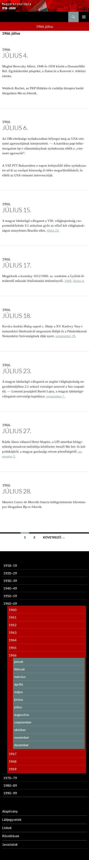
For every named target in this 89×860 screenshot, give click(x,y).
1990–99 (10, 793)
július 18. (16, 315)
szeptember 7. (55, 396)
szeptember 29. (66, 336)
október (20, 730)
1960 (12, 610)
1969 (12, 769)
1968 (12, 761)
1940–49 (10, 588)
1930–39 (10, 581)
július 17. (16, 265)
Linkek (7, 828)
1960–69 (10, 603)
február (19, 669)
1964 (12, 640)
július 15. (16, 209)
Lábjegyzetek (11, 819)
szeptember (23, 722)
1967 (12, 754)
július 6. (15, 127)
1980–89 (10, 785)
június (18, 699)
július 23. (53, 230)
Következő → (54, 537)
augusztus (21, 714)
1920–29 (10, 573)
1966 (12, 655)
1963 (12, 632)
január (19, 661)
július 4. (15, 55)
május (18, 692)
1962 (12, 625)
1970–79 (10, 778)
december (21, 745)
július (18, 707)
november (21, 737)
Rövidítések (10, 836)
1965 (12, 647)
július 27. (16, 430)
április (18, 684)
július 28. (16, 491)
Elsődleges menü (84, 17)
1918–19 (10, 565)
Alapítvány (10, 811)
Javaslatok (10, 844)
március (20, 677)
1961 (12, 617)
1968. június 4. (74, 281)
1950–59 (10, 596)
